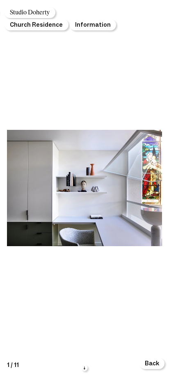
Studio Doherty (30, 12)
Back (152, 363)
